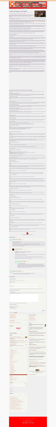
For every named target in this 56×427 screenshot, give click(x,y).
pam (16, 13)
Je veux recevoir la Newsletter (13, 308)
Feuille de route (11, 391)
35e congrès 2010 (12, 365)
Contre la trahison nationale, (32, 316)
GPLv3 (35, 418)
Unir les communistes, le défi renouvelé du (36, 351)
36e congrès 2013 (12, 366)
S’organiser (11, 364)
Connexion (11, 0)
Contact (23, 418)
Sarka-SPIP (33, 418)
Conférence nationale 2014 (13, 370)
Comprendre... (14, 9)
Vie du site (11, 380)
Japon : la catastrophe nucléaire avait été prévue (15, 407)
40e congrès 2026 (12, 369)
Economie (11, 375)
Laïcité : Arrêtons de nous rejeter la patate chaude (15, 409)
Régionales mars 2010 (12, 353)
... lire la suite (30, 343)
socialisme (36, 374)
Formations (11, 376)
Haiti (10, 360)
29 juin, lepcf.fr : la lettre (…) (13, 317)
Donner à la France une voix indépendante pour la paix (15, 322)
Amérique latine (11, 358)
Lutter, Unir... (11, 354)
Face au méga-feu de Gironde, (32, 320)
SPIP (30, 418)
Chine (10, 359)
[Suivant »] (26, 394)
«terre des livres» (16, 18)
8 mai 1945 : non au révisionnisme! (13, 397)
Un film (29, 326)
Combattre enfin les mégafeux (32, 318)
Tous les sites (11, 326)
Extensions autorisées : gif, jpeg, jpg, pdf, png (14, 306)
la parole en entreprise (12, 355)
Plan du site (21, 418)
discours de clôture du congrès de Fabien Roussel (34, 362)
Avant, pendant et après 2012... (13, 350)
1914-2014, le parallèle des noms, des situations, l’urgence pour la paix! (17, 401)
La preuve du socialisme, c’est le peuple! (19, 239)
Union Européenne (12, 363)
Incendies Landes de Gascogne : (32, 319)
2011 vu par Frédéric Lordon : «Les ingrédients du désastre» (16, 402)
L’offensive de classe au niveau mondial (14, 403)
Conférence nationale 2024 (13, 371)
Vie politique (11, 349)
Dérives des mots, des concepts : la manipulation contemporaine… (17, 408)
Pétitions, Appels (12, 320)
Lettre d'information (27, 418)
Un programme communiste (13, 379)
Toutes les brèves (11, 335)
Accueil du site (11, 9)
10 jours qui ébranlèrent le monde (13, 398)
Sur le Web (11, 390)
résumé (43, 351)
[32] (25, 394)
